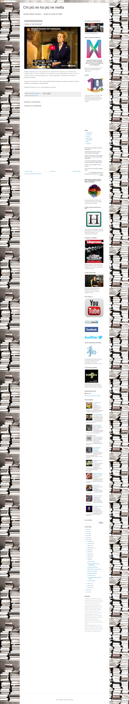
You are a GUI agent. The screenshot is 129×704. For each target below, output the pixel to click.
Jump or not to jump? (92, 571)
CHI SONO (88, 134)
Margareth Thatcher (33, 95)
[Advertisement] (52, 158)
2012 (87, 590)
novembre (90, 543)
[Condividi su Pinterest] (50, 93)
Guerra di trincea (97, 425)
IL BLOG (88, 136)
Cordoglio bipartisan (92, 573)
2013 (87, 539)
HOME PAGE (89, 133)
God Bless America (97, 506)
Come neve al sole (97, 495)
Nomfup (32, 87)
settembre (89, 547)
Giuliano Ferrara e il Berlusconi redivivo (98, 474)
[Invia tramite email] (43, 93)
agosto (89, 549)
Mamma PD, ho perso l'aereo (94, 569)
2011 (87, 592)
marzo (89, 583)
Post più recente (28, 171)
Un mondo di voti (91, 575)
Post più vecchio (77, 171)
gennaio (89, 587)
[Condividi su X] (46, 93)
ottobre (89, 545)
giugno (89, 553)
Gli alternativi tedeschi (92, 567)
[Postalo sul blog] (45, 93)
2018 (87, 529)
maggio (89, 555)
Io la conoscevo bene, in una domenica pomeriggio (97, 449)
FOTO (87, 142)
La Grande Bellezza (98, 414)
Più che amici (96, 485)
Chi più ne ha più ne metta (43, 7)
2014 (87, 537)
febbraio (89, 585)
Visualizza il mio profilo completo (92, 395)
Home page (52, 171)
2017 (87, 531)
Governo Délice (91, 561)
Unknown (88, 393)
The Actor (89, 559)
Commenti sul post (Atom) (35, 173)
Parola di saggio (91, 580)
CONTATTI (88, 143)
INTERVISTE (89, 140)
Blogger (71, 699)
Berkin (94, 435)
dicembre (89, 541)
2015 (87, 535)
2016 (87, 533)
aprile (88, 558)
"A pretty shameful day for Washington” (93, 564)
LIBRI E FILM (89, 138)
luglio (88, 551)
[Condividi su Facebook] (48, 93)
